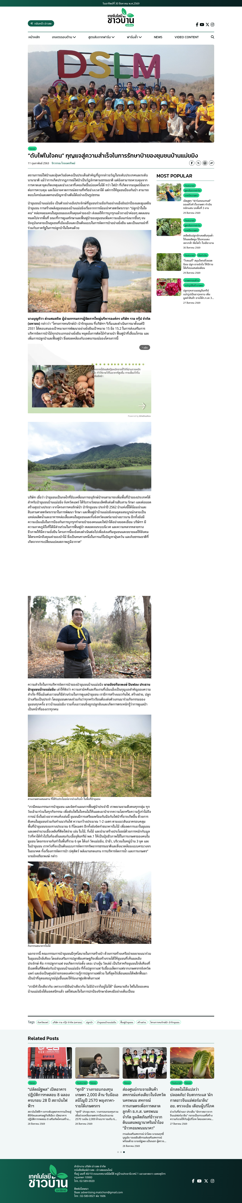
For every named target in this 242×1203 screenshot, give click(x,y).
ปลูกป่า (89, 1022)
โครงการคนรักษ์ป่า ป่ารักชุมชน (164, 1022)
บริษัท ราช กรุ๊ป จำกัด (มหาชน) (67, 1022)
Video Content (187, 37)
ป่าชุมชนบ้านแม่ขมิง (106, 1022)
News (158, 37)
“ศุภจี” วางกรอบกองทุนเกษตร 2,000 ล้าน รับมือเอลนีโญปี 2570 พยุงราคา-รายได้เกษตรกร (96, 1097)
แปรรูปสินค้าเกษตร (194, 285)
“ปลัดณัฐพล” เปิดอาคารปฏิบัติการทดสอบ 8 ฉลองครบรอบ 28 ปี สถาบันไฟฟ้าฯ (49, 1097)
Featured (190, 185)
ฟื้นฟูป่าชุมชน (126, 1022)
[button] (118, 1152)
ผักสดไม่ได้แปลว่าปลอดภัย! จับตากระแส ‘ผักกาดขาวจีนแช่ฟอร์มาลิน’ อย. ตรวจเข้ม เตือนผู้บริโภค (192, 1097)
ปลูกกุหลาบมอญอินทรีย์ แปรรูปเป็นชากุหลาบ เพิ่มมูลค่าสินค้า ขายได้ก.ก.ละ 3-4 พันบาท (198, 296)
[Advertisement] (89, 567)
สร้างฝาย (141, 1022)
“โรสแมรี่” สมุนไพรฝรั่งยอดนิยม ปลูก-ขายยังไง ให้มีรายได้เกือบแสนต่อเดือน (198, 264)
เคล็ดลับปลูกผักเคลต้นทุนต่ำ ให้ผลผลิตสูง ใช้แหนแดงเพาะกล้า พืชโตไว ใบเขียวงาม (198, 239)
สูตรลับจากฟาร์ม (99, 37)
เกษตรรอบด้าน (62, 37)
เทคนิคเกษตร (191, 195)
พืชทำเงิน (202, 255)
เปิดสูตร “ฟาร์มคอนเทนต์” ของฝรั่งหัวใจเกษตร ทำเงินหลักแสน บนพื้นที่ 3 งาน (197, 204)
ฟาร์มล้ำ (132, 37)
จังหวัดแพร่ (43, 1022)
